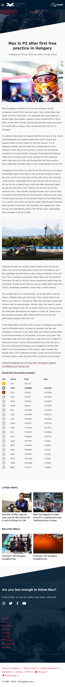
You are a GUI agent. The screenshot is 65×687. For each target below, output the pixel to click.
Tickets (10, 644)
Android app (10, 675)
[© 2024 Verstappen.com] (32, 239)
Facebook (17, 603)
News (5, 622)
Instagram (4, 603)
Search (6, 647)
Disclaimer (7, 672)
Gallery (6, 633)
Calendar (7, 625)
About (5, 629)
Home (5, 618)
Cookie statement (48, 668)
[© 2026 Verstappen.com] (32, 81)
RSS (29, 672)
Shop (60, 5)
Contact (19, 672)
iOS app (41, 672)
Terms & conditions (11, 668)
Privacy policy (30, 668)
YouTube (24, 603)
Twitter (11, 603)
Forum (6, 636)
